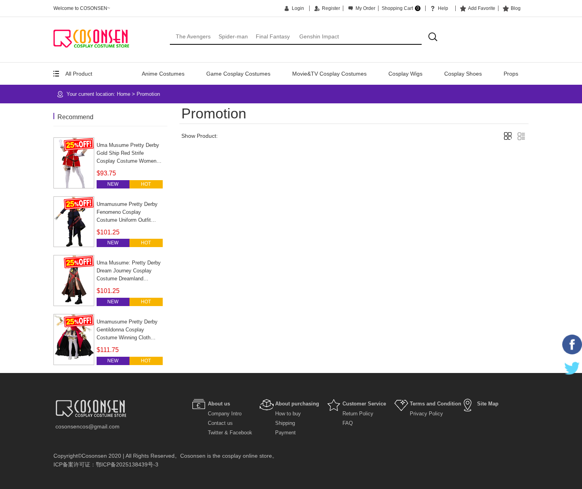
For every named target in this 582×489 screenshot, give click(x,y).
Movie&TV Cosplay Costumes (329, 73)
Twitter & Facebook (230, 433)
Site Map (487, 404)
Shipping (285, 423)
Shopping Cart (400, 8)
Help (443, 8)
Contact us (220, 423)
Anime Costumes (163, 73)
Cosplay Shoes (463, 73)
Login (298, 8)
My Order (365, 8)
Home (123, 94)
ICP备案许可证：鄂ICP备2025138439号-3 (105, 464)
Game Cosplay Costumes (238, 73)
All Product (78, 73)
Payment (285, 433)
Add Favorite (481, 8)
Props (511, 73)
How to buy (288, 414)
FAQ (347, 423)
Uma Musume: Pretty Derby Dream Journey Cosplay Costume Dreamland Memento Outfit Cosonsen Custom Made (129, 278)
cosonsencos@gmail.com (87, 426)
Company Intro (225, 414)
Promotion (148, 94)
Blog (516, 8)
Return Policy (357, 414)
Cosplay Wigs (405, 73)
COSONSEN (91, 38)
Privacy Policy (426, 414)
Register (331, 8)
